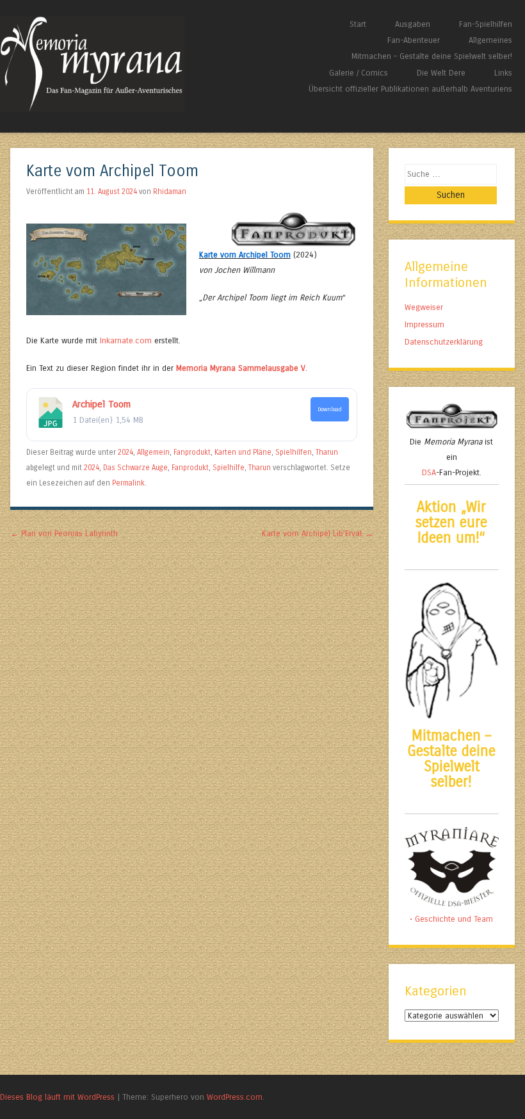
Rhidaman (169, 191)
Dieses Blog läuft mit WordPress (57, 1097)
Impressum (424, 324)
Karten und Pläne (242, 452)
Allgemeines (490, 40)
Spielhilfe (229, 467)
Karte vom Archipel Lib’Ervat (317, 533)
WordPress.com (234, 1097)
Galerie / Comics (358, 73)
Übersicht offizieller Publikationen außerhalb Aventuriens (410, 89)
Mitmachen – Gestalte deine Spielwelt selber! (431, 56)
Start (358, 24)
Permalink (128, 482)
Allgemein (153, 452)
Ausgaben (412, 24)
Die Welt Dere (441, 73)
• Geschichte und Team (451, 919)
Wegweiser (424, 307)
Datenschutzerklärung (444, 342)
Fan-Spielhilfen (485, 24)
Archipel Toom (101, 404)
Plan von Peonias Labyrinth (64, 533)
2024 (125, 452)
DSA (429, 472)
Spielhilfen (293, 452)
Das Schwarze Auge (135, 467)
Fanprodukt (192, 452)
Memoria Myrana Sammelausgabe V (240, 368)
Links (503, 73)
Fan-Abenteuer (413, 40)
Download (330, 409)
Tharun (327, 452)
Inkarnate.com (126, 340)
